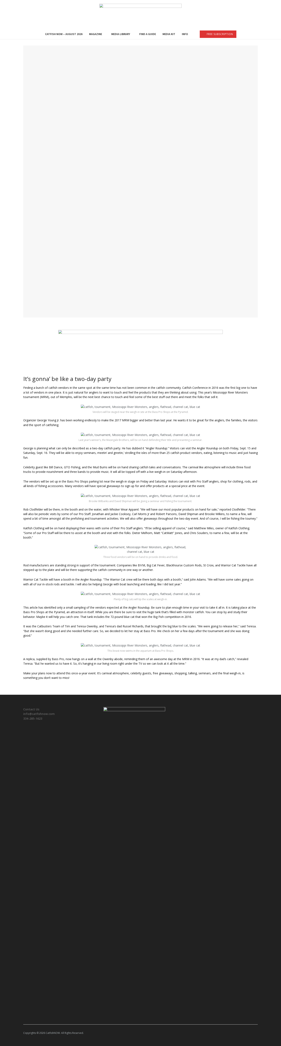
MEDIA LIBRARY (120, 34)
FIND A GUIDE (147, 34)
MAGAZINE (95, 34)
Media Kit (169, 34)
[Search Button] (256, 34)
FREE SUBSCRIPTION (219, 34)
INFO (185, 34)
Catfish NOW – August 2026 (63, 34)
